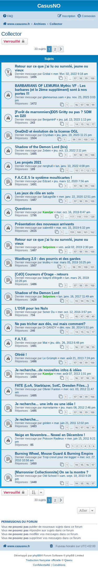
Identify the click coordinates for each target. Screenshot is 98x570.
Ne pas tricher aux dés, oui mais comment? (50, 324)
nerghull (48, 166)
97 (75, 78)
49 (93, 316)
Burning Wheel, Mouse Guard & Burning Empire (54, 454)
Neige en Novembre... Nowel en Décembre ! (50, 435)
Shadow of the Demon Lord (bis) (41, 147)
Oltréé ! (21, 355)
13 (93, 170)
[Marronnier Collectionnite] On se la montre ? (51, 472)
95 (87, 301)
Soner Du (49, 311)
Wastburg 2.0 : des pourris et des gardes (47, 259)
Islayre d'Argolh (52, 277)
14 (76, 124)
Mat (45, 342)
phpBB (37, 555)
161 (86, 232)
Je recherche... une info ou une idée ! (45, 404)
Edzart (47, 181)
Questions (23, 209)
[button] (61, 49)
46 (76, 316)
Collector (11, 34)
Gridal (46, 73)
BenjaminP (49, 119)
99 (86, 78)
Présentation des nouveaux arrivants (44, 224)
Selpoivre (49, 247)
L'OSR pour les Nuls (31, 308)
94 (82, 301)
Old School (49, 475)
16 (87, 124)
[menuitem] (8, 16)
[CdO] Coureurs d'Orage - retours (41, 274)
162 (92, 232)
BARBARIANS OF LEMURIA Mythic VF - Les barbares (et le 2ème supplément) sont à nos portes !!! (51, 90)
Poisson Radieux (53, 438)
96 (76, 105)
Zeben (47, 150)
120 (92, 216)
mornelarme (50, 407)
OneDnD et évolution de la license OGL (46, 131)
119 (86, 216)
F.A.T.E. (21, 339)
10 (76, 170)
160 (79, 232)
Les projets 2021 (28, 162)
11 (82, 170)
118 (79, 216)
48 (87, 316)
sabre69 (48, 227)
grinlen (47, 423)
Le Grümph (50, 358)
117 (72, 216)
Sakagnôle (49, 196)
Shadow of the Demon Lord (37, 293)
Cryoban (48, 135)
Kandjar (48, 212)
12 (87, 170)
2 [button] (55, 49)
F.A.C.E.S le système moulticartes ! (43, 178)
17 (93, 124)
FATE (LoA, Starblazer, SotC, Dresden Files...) (52, 386)
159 (72, 232)
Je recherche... (27, 419)
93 (76, 301)
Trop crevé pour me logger (60, 457)
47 (82, 316)
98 (80, 78)
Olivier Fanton (51, 389)
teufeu (46, 262)
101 (92, 139)
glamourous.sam (53, 97)
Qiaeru (68, 560)
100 (92, 78)
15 (82, 124)
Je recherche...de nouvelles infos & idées (48, 370)
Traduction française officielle (43, 560)
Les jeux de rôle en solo (34, 193)
